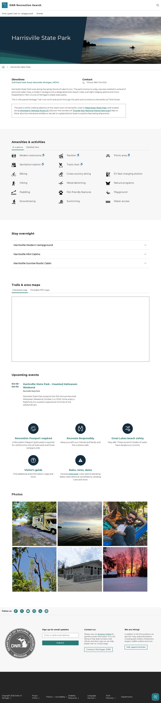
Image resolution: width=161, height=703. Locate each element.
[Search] (157, 5)
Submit (60, 643)
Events (40, 14)
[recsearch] (3, 67)
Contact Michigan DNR (98, 649)
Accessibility (60, 697)
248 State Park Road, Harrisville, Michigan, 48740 (35, 82)
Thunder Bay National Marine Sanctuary (92, 111)
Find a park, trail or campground (17, 14)
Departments (126, 697)
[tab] (18, 148)
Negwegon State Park (96, 108)
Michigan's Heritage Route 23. (34, 111)
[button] (34, 524)
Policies (49, 697)
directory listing (104, 634)
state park (73, 474)
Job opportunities (136, 647)
